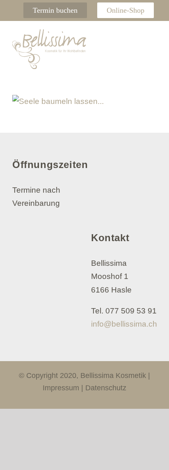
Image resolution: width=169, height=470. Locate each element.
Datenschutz (105, 388)
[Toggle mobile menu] (152, 37)
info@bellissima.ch (124, 324)
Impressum (61, 388)
